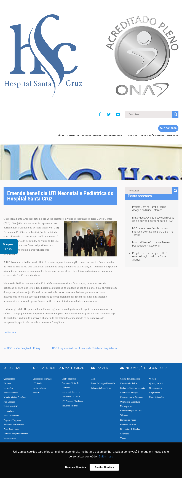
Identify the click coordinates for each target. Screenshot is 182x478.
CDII (93, 379)
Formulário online (156, 397)
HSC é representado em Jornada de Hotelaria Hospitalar (84, 348)
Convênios (124, 433)
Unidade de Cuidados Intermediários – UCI (71, 394)
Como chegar (9, 411)
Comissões (8, 388)
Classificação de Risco (129, 383)
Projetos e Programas (13, 420)
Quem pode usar (156, 383)
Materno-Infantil (115, 135)
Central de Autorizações (130, 379)
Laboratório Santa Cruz (101, 388)
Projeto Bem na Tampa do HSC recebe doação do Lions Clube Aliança (149, 256)
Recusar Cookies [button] (75, 467)
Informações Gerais (152, 135)
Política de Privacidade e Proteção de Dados (14, 426)
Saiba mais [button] (106, 456)
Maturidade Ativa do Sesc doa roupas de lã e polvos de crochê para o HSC (153, 219)
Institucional (10, 332)
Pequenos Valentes (70, 406)
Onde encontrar (155, 388)
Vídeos (123, 438)
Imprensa (172, 135)
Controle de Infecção (129, 392)
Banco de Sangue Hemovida (103, 383)
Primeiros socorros (128, 424)
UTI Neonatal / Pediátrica (72, 401)
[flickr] (118, 114)
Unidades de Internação (42, 379)
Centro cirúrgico (39, 388)
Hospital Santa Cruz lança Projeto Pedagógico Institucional (151, 244)
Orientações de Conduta (130, 429)
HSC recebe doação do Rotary (22, 348)
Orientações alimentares (130, 402)
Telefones (124, 415)
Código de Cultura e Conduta (132, 388)
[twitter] (109, 114)
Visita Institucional (11, 415)
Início (60, 135)
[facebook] (100, 114)
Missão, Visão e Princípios (15, 397)
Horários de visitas (128, 420)
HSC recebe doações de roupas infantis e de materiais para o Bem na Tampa (152, 231)
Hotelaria (36, 392)
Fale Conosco (168, 128)
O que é (152, 379)
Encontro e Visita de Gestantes (70, 385)
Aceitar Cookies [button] (104, 467)
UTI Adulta (37, 383)
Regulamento (154, 392)
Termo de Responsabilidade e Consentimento (16, 435)
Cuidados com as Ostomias (131, 397)
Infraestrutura (91, 135)
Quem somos (9, 379)
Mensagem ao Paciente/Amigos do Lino (130, 408)
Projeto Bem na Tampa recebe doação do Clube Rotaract (149, 208)
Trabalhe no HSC (11, 406)
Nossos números (11, 392)
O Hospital (72, 135)
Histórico (7, 383)
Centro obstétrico (69, 379)
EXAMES (132, 135)
